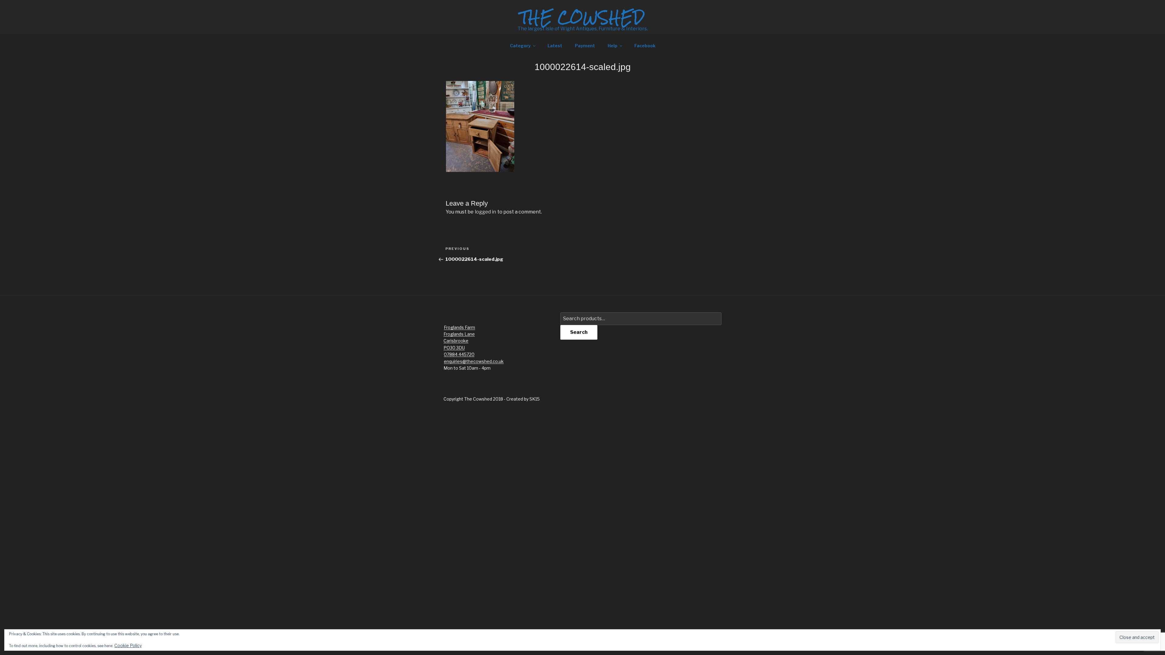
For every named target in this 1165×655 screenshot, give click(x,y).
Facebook (644, 45)
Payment (585, 45)
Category (520, 45)
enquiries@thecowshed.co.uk (474, 361)
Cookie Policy (128, 645)
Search (579, 332)
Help (612, 45)
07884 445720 (459, 354)
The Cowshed (582, 17)
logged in (485, 212)
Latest (555, 45)
